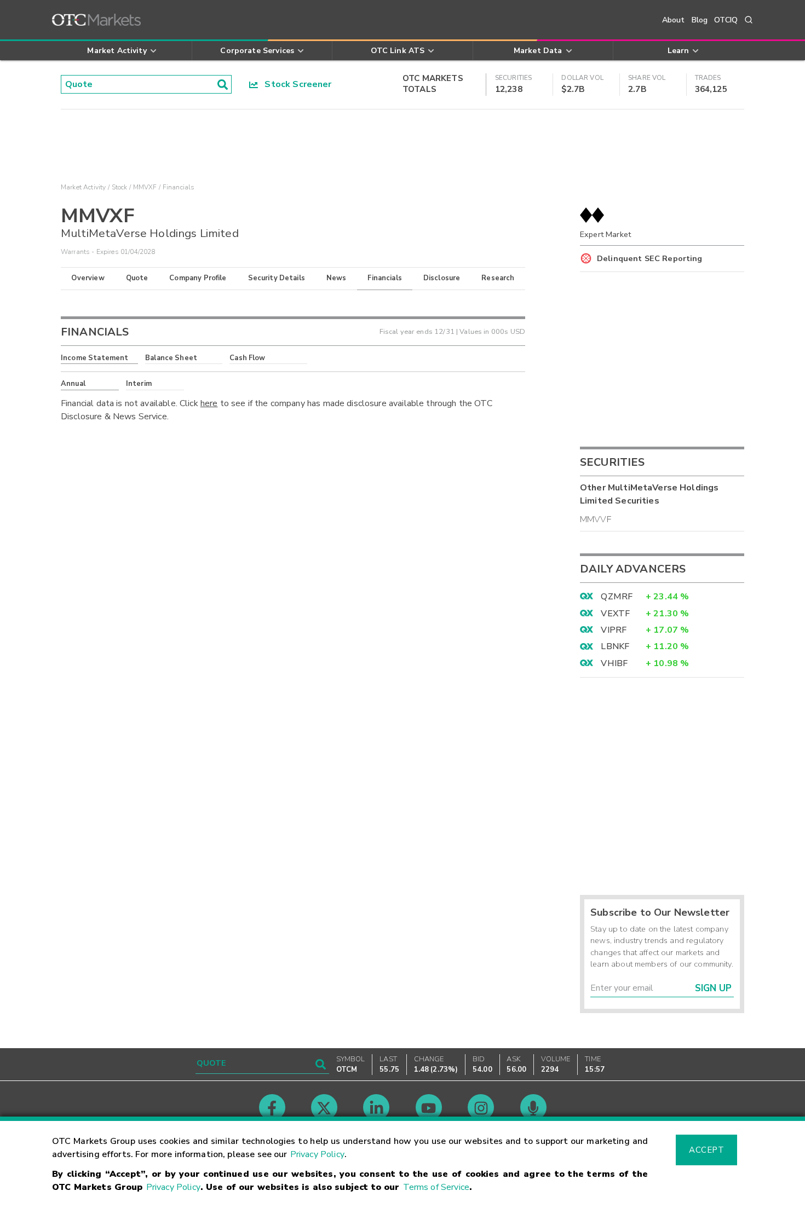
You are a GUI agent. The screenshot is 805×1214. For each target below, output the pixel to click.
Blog (700, 20)
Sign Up (713, 988)
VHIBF (614, 663)
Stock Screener (295, 84)
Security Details (276, 278)
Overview (87, 278)
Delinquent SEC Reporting (650, 258)
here (209, 403)
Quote (137, 278)
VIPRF (613, 630)
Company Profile (197, 278)
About (673, 20)
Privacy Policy (317, 1154)
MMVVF (595, 519)
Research (497, 278)
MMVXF (145, 187)
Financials (384, 278)
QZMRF (617, 597)
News (336, 278)
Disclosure (442, 278)
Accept (706, 1149)
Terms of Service (436, 1187)
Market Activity (83, 187)
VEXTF (615, 614)
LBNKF (615, 646)
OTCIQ (726, 20)
